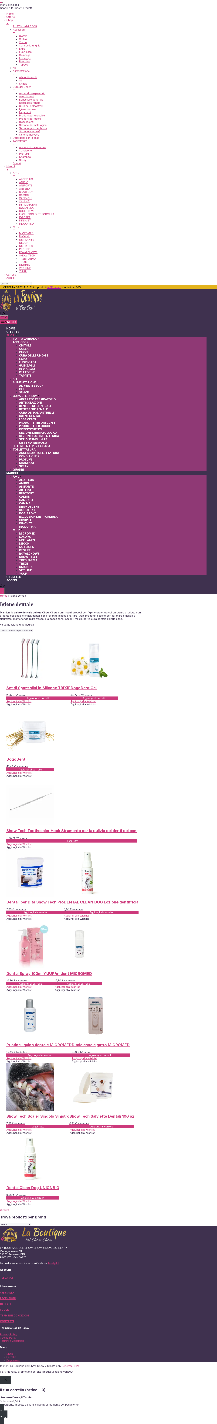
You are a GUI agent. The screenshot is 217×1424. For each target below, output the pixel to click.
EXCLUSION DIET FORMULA (38, 516)
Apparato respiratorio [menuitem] (32, 93)
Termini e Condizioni (12, 1340)
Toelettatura (24, 449)
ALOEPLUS (26, 480)
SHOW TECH (28, 557)
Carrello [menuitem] (11, 274)
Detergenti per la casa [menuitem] (26, 137)
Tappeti (25, 375)
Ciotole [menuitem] (23, 36)
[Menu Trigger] (1, 2)
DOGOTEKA (27, 510)
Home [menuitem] (10, 13)
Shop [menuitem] (9, 21)
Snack (24, 392)
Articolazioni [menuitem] (26, 96)
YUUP (23, 573)
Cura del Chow (25, 396)
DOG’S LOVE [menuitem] (26, 211)
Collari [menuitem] (23, 39)
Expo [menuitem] (22, 48)
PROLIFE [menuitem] (24, 249)
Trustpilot (53, 1263)
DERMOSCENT (29, 506)
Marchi (12, 473)
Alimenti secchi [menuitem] (28, 77)
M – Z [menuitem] (16, 228)
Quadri (18, 469)
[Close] (5, 1380)
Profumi (25, 459)
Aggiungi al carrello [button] (38, 698)
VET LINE (25, 570)
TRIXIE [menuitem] (23, 261)
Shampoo (26, 463)
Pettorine (27, 372)
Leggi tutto (72, 841)
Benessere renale (33, 409)
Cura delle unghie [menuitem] (29, 45)
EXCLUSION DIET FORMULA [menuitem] (37, 214)
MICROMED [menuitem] (26, 233)
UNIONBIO (26, 567)
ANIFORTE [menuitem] (25, 185)
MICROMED (27, 533)
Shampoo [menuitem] (25, 156)
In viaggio (27, 369)
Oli (21, 389)
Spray (24, 466)
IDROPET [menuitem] (25, 217)
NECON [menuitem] (23, 242)
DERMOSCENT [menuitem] (28, 204)
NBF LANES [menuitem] (26, 239)
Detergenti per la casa (31, 446)
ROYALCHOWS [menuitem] (28, 252)
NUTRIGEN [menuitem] (26, 246)
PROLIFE (25, 550)
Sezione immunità (33, 439)
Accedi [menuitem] (10, 277)
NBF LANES (27, 540)
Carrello (13, 577)
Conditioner (29, 456)
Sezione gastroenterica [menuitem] (33, 128)
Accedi (11, 580)
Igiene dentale (30, 416)
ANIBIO (24, 483)
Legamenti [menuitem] (25, 112)
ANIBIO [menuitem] (23, 182)
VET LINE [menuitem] (25, 268)
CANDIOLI (26, 500)
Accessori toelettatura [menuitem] (32, 147)
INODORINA (27, 526)
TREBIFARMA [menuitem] (27, 258)
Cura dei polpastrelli (36, 412)
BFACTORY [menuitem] (26, 191)
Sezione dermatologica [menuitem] (33, 125)
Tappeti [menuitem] (23, 64)
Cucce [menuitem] (23, 42)
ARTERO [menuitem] (24, 188)
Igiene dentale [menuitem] (27, 109)
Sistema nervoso (33, 442)
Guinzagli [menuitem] (24, 55)
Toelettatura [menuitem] (20, 142)
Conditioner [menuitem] (26, 150)
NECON (24, 543)
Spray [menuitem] (22, 160)
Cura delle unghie (33, 355)
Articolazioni (30, 402)
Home (10, 328)
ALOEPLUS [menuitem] (26, 179)
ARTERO (25, 490)
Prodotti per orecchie (37, 422)
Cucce (24, 352)
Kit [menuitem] (14, 67)
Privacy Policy (8, 1334)
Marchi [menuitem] (10, 168)
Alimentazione (25, 382)
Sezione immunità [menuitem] (29, 131)
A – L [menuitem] (16, 174)
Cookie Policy (8, 1337)
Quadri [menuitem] (17, 163)
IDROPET (25, 520)
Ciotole (25, 345)
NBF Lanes (54, 287)
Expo (23, 358)
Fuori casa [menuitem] (25, 51)
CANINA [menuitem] (24, 201)
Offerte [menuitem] (10, 16)
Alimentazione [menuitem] (21, 72)
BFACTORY (26, 493)
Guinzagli (27, 365)
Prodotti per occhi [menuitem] (30, 118)
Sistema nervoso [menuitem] (29, 134)
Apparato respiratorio (37, 399)
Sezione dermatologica (38, 432)
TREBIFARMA (28, 560)
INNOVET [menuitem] (25, 220)
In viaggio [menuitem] (25, 58)
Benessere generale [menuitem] (31, 99)
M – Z (16, 530)
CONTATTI (7, 1321)
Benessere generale (35, 406)
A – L (16, 476)
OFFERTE (6, 1304)
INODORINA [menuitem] (26, 223)
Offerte (12, 331)
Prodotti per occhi (34, 426)
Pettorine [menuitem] (24, 61)
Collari (25, 348)
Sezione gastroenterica (39, 436)
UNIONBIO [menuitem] (25, 265)
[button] (3, 313)
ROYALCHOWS (29, 553)
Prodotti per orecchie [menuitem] (32, 115)
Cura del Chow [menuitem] (22, 88)
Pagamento (13, 1360)
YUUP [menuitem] (23, 271)
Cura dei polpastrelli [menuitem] (31, 106)
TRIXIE (23, 563)
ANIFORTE (26, 486)
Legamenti (27, 419)
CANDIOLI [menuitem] (25, 198)
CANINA (25, 503)
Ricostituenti (30, 429)
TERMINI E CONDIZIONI (14, 1315)
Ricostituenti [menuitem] (26, 121)
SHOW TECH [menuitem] (27, 255)
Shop (10, 335)
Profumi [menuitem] (24, 153)
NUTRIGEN (26, 547)
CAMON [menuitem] (24, 195)
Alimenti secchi (31, 385)
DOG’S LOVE (27, 513)
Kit (15, 379)
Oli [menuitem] (20, 80)
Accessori (21, 342)
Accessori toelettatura (39, 453)
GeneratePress (70, 1366)
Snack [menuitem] (23, 83)
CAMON (24, 496)
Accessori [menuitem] (19, 31)
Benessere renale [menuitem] (29, 102)
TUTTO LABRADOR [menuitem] (25, 26)
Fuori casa (27, 362)
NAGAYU (25, 537)
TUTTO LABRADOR (26, 338)
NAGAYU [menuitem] (24, 236)
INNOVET (25, 523)
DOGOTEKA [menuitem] (26, 207)
